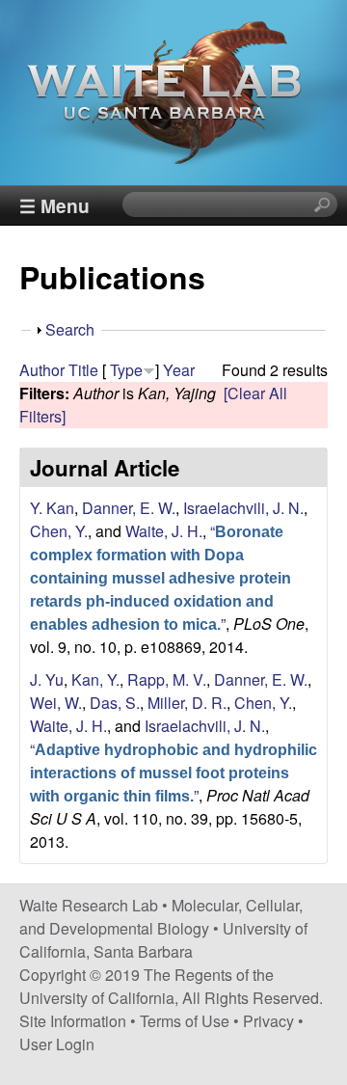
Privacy (268, 1021)
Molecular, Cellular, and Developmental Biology (161, 916)
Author (42, 370)
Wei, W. (56, 703)
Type (126, 370)
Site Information (72, 1021)
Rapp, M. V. (166, 679)
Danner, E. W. (128, 508)
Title (83, 370)
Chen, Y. (59, 531)
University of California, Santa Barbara (163, 940)
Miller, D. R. (187, 703)
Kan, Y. (95, 679)
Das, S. (115, 703)
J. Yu (47, 679)
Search (69, 329)
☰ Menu (54, 205)
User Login (56, 1044)
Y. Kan (52, 508)
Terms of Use (184, 1021)
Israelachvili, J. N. (243, 508)
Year (179, 370)
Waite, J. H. (163, 531)
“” (160, 577)
